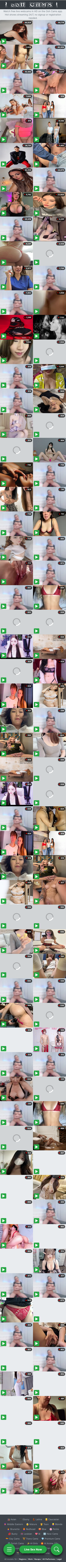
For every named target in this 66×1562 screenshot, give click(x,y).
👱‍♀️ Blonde (57, 1524)
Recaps (37, 1559)
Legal (59, 1559)
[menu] (9, 1549)
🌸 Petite (54, 1529)
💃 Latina (37, 1519)
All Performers (48, 1559)
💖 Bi (37, 1533)
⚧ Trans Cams (30, 1538)
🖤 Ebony (24, 1519)
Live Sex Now (33, 1549)
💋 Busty (12, 1533)
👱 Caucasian (52, 1519)
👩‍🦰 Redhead (29, 1529)
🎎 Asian (11, 1519)
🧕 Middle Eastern (13, 1524)
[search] (57, 1549)
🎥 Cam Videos (50, 1548)
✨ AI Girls (32, 1543)
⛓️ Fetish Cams (16, 1543)
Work (30, 1559)
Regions (22, 1559)
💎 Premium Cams (50, 1538)
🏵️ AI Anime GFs (49, 1543)
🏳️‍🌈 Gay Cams (13, 1538)
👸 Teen (44, 1524)
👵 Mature (31, 1524)
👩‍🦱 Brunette (13, 1529)
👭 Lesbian (26, 1533)
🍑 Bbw (42, 1529)
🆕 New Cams (50, 1533)
